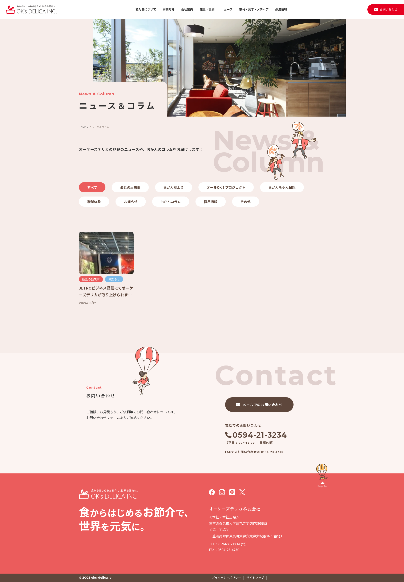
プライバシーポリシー (226, 577)
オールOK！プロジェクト (226, 187)
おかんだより (173, 187)
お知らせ (130, 201)
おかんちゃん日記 (281, 187)
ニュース (227, 9)
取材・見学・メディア (253, 9)
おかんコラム (171, 201)
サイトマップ (255, 577)
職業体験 (94, 201)
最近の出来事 (130, 187)
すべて (92, 187)
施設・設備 (207, 9)
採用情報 (281, 9)
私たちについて (146, 9)
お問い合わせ (388, 9)
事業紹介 (168, 9)
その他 (246, 201)
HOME (82, 127)
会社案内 (187, 9)
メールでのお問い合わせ (262, 404)
